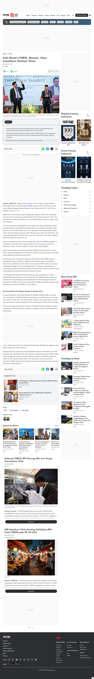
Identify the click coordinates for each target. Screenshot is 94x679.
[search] (73, 15)
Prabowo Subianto (48, 242)
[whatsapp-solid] (43, 148)
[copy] (56, 148)
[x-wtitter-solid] (51, 148)
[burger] (90, 15)
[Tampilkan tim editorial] (58, 419)
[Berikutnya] (60, 436)
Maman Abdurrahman (25, 203)
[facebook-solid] (47, 148)
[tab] (8, 122)
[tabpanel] (31, 134)
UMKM (30, 206)
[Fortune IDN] (10, 15)
